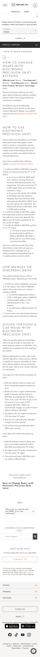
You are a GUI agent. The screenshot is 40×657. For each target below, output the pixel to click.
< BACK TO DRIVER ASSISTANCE (17, 52)
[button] (33, 651)
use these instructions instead (21, 164)
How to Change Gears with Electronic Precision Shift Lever (18, 485)
